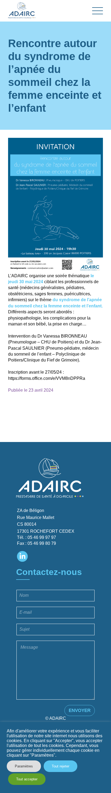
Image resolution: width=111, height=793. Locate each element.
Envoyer (80, 710)
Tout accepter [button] (26, 779)
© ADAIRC (55, 718)
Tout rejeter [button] (60, 766)
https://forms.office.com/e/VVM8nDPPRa (46, 378)
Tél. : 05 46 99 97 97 (36, 537)
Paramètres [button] (24, 766)
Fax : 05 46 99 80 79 (36, 543)
